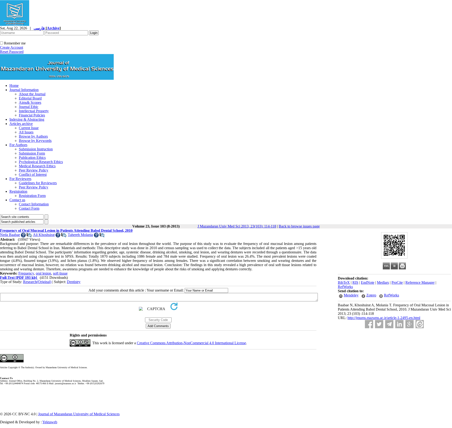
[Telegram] (389, 324)
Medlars (383, 282)
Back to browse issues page (299, 226)
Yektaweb (49, 422)
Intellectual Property (34, 111)
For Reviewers (20, 179)
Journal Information (24, 90)
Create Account (11, 47)
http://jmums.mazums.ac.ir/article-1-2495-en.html (383, 318)
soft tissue (60, 273)
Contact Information (34, 204)
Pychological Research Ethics (41, 162)
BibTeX (344, 282)
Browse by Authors (33, 136)
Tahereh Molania (80, 235)
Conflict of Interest (33, 174)
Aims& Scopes (30, 102)
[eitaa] (420, 324)
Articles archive (21, 124)
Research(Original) (37, 282)
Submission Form (32, 153)
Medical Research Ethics (37, 166)
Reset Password (12, 52)
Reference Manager (420, 282)
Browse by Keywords (35, 141)
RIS (355, 282)
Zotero (371, 295)
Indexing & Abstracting (26, 119)
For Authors (18, 145)
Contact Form (29, 208)
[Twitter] (379, 324)
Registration (18, 191)
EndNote (367, 282)
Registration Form (32, 196)
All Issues (26, 132)
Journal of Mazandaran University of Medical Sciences (79, 414)
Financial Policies (32, 115)
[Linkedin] (399, 324)
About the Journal (32, 94)
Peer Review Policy (33, 170)
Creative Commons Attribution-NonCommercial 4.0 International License (191, 343)
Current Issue (29, 128)
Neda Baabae (10, 235)
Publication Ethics (32, 158)
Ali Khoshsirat (44, 235)
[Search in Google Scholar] (23, 236)
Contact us (17, 200)
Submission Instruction (36, 149)
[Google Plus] (409, 324)
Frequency (26, 273)
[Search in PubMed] (29, 236)
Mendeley (351, 295)
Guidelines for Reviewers (38, 183)
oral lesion (43, 273)
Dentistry (74, 282)
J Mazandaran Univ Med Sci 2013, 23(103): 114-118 (237, 226)
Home (14, 86)
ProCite (397, 282)
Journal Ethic (28, 107)
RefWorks (345, 287)
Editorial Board (30, 98)
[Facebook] (369, 324)
